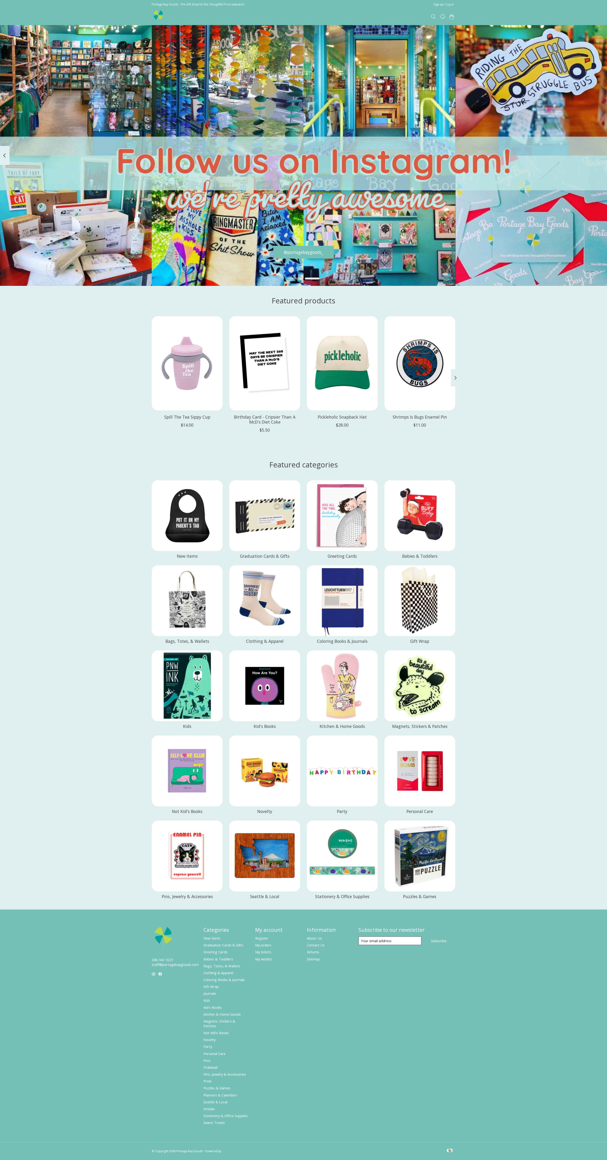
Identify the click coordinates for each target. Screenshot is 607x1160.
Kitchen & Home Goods (342, 726)
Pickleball (210, 1067)
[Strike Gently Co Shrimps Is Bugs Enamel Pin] (419, 363)
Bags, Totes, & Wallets (187, 641)
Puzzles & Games (419, 896)
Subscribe (438, 940)
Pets (207, 1060)
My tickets (263, 952)
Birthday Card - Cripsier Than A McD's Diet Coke (264, 419)
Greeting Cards (342, 556)
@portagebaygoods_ (303, 252)
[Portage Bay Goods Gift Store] (158, 16)
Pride (207, 1081)
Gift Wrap (419, 641)
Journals (209, 993)
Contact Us (316, 945)
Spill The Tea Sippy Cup (187, 417)
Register (261, 938)
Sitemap (313, 959)
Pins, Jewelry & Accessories (187, 896)
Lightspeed (229, 1151)
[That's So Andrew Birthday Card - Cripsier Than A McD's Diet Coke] (264, 363)
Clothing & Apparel (265, 641)
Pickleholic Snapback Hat (342, 417)
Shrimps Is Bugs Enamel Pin (420, 417)
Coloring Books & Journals (342, 641)
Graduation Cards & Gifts (265, 556)
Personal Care (419, 811)
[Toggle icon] (433, 17)
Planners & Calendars (220, 1095)
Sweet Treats (214, 1122)
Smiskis (209, 1108)
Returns (313, 952)
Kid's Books (265, 726)
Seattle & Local (264, 896)
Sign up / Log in (443, 4)
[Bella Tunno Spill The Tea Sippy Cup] (187, 363)
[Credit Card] (450, 1151)
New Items (187, 556)
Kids (187, 726)
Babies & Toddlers (419, 556)
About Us (314, 938)
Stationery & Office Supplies (342, 896)
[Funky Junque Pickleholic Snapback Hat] (342, 363)
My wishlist (263, 959)
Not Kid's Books (187, 811)
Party (342, 811)
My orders (263, 945)
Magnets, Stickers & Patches (419, 726)
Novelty (264, 811)
